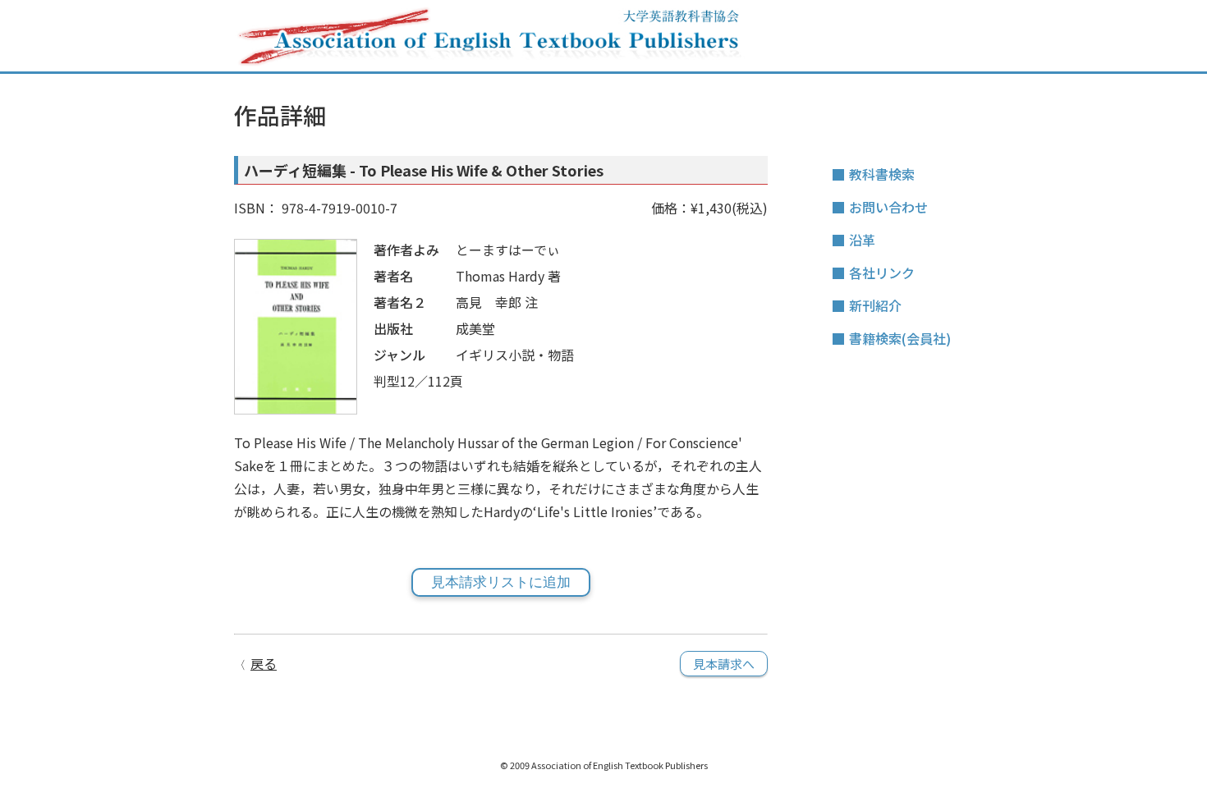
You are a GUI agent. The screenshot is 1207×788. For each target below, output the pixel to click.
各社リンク (882, 272)
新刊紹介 (875, 305)
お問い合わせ (888, 207)
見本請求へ (724, 663)
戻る (263, 663)
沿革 (862, 240)
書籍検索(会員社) (900, 338)
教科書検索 (882, 174)
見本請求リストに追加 (501, 582)
